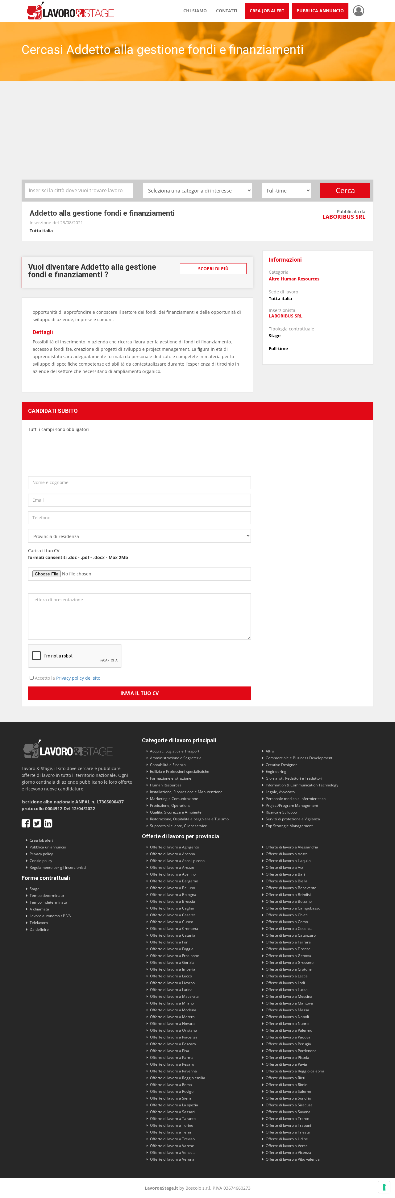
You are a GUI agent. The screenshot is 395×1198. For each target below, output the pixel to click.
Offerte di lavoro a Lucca (287, 989)
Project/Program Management (292, 805)
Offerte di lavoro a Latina (171, 989)
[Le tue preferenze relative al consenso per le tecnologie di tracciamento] (384, 1187)
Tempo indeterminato (48, 902)
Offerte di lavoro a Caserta (173, 915)
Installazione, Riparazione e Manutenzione (186, 791)
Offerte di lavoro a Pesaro (172, 1064)
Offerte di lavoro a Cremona (174, 928)
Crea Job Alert (267, 11)
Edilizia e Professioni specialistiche (179, 771)
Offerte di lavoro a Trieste (288, 1132)
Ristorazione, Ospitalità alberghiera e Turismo (189, 819)
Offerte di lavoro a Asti (285, 867)
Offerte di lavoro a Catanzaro (291, 935)
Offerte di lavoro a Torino (171, 1125)
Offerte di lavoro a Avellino (173, 874)
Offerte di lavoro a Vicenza (288, 1152)
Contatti (226, 11)
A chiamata (39, 909)
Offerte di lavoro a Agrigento (174, 847)
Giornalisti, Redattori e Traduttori (294, 778)
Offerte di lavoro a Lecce (287, 976)
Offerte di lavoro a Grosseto (290, 962)
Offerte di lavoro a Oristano (173, 1030)
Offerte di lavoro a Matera (172, 1016)
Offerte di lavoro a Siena (171, 1098)
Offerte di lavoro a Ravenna (173, 1071)
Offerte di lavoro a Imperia (172, 969)
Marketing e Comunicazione (174, 798)
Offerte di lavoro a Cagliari (172, 908)
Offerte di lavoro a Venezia (173, 1152)
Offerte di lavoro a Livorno (172, 982)
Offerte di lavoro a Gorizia (172, 962)
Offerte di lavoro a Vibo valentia (293, 1159)
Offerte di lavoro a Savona (288, 1111)
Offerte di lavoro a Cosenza (289, 928)
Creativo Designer (281, 764)
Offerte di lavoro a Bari (285, 874)
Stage (35, 888)
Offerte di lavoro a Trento (287, 1118)
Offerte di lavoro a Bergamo (174, 881)
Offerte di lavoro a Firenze (288, 948)
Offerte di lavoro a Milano (172, 1003)
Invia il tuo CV (139, 693)
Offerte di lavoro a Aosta (287, 853)
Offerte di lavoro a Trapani (288, 1125)
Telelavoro (39, 922)
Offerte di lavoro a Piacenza (174, 1037)
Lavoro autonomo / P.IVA (50, 915)
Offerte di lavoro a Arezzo (172, 867)
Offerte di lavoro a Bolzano (289, 901)
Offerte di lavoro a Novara (172, 1023)
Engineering (276, 771)
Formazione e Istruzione (170, 778)
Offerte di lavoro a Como (287, 921)
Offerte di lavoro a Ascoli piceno (177, 860)
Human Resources (165, 785)
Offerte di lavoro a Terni (170, 1132)
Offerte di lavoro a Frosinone (174, 955)
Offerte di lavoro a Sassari (172, 1111)
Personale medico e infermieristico (296, 798)
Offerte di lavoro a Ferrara (288, 942)
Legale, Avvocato (280, 791)
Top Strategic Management (289, 825)
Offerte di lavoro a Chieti (287, 915)
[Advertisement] (197, 133)
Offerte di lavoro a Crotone (289, 969)
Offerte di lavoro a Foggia (171, 948)
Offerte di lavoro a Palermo (289, 1030)
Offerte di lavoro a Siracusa (289, 1105)
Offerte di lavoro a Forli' (170, 942)
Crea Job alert (41, 840)
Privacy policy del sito (78, 678)
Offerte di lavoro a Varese (172, 1145)
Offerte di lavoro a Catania (172, 935)
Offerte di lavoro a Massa (287, 1010)
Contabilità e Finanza (168, 764)
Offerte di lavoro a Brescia (172, 901)
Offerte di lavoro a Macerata (174, 996)
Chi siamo (195, 11)
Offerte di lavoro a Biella (286, 881)
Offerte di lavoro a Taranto (173, 1118)
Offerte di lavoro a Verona (172, 1159)
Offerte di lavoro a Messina (289, 996)
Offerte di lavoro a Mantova (289, 1003)
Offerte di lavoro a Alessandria (292, 847)
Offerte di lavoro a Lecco (171, 976)
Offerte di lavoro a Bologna (173, 894)
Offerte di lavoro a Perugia (288, 1044)
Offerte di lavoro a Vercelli (288, 1145)
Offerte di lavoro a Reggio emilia (177, 1077)
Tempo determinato (47, 895)
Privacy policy (41, 853)
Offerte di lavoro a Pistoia (287, 1057)
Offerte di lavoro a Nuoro (287, 1023)
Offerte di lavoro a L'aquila (288, 860)
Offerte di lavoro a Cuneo (171, 921)
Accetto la (67, 678)
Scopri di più (213, 269)
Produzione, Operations (170, 805)
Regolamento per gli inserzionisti (58, 867)
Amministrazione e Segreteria (176, 758)
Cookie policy (41, 860)
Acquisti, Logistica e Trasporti (175, 751)
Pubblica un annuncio (48, 847)
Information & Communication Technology (302, 785)
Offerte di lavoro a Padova (288, 1037)
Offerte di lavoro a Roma (171, 1084)
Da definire (39, 929)
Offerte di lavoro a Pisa (169, 1050)
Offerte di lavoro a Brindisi (288, 894)
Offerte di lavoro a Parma (171, 1057)
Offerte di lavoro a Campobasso (293, 908)
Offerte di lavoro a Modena (173, 1010)
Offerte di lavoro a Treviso (172, 1139)
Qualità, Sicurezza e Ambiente (176, 812)
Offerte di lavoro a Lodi (285, 982)
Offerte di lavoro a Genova (288, 955)
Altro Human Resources (294, 279)
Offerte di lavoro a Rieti (285, 1077)
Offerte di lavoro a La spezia (174, 1105)
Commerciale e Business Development (299, 758)
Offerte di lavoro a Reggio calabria (295, 1071)
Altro (270, 751)
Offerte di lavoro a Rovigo (171, 1091)
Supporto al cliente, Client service (178, 825)
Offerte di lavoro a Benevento (291, 887)
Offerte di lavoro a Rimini (287, 1084)
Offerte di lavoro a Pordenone (291, 1050)
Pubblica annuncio (320, 11)
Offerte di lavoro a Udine (287, 1139)
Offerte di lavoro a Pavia (286, 1064)
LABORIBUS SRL (343, 216)
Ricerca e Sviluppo (281, 812)
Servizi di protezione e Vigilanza (293, 819)
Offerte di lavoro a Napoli (287, 1016)
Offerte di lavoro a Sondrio (288, 1098)
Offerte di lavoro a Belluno (172, 887)
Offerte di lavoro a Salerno (288, 1091)
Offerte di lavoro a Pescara (173, 1044)
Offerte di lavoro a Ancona (172, 853)
